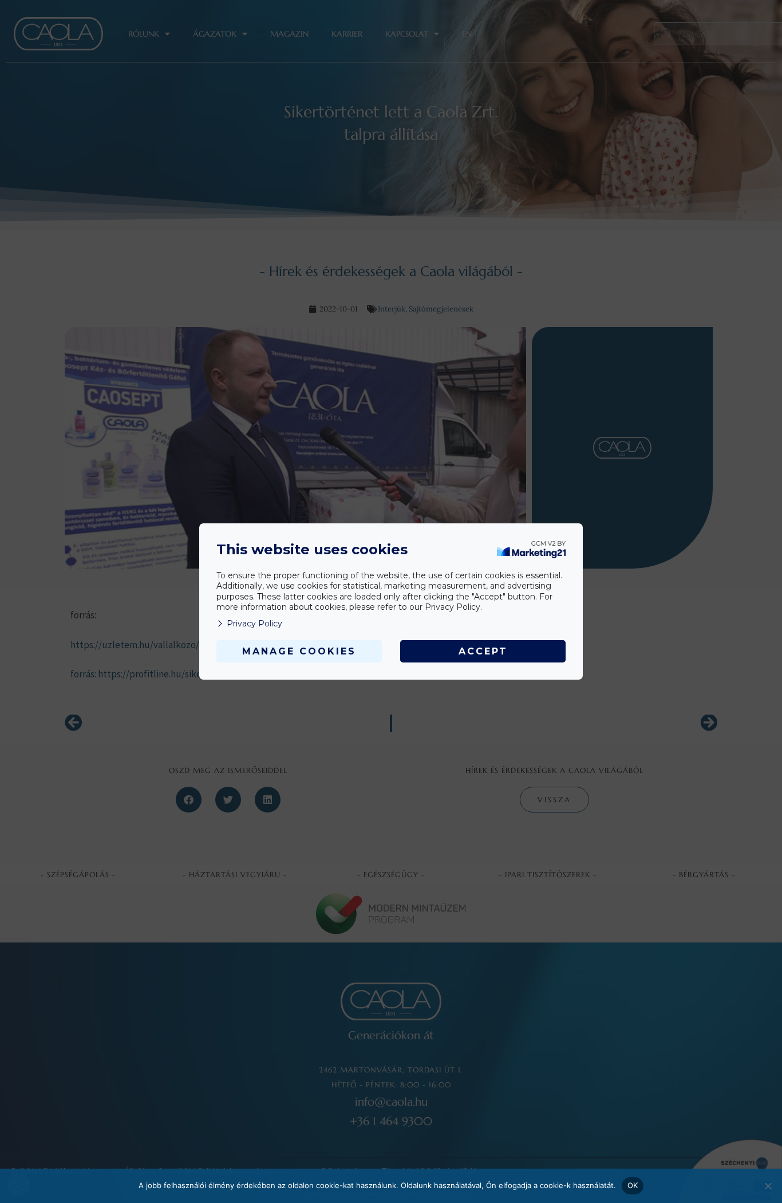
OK (632, 1185)
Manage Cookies (299, 651)
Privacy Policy (254, 623)
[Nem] (767, 1186)
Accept (483, 651)
